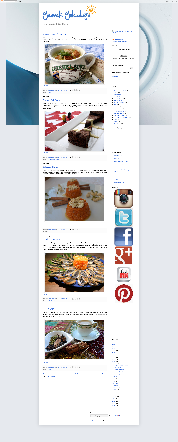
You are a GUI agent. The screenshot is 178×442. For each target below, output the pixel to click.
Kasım (115, 376)
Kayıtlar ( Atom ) (51, 376)
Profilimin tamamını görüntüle (119, 41)
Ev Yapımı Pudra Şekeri (119, 155)
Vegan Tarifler (117, 123)
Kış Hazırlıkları (117, 110)
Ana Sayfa (75, 374)
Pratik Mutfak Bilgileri (119, 113)
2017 (113, 357)
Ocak (114, 398)
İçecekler (49, 369)
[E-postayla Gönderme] (70, 90)
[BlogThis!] (75, 90)
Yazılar (115, 127)
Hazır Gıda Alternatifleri (119, 102)
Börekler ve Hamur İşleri (120, 91)
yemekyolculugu (118, 39)
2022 (113, 346)
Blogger (94, 420)
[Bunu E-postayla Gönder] (73, 90)
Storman (77, 420)
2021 (113, 348)
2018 (113, 355)
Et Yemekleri (117, 96)
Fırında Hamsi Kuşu (51, 239)
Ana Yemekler (50, 300)
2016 (113, 359)
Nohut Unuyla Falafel (119, 180)
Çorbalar (49, 92)
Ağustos (115, 383)
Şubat (115, 396)
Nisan (115, 392)
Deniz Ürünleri (57, 300)
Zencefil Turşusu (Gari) (119, 164)
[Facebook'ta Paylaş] (79, 90)
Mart (114, 394)
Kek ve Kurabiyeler (51, 159)
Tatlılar (57, 159)
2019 (113, 353)
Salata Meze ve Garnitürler (120, 117)
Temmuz (115, 385)
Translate (121, 416)
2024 (113, 342)
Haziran (115, 387)
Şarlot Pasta (117, 167)
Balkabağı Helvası (51, 167)
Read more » (46, 85)
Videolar (116, 125)
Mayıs (115, 389)
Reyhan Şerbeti (117, 158)
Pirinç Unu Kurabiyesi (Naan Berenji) (123, 174)
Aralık (115, 363)
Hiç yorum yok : (64, 90)
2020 (113, 350)
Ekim (114, 379)
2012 (113, 405)
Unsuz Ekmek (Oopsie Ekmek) (121, 161)
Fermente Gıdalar (118, 98)
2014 (113, 401)
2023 (113, 344)
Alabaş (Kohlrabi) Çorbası (54, 34)
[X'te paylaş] (77, 90)
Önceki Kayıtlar (102, 374)
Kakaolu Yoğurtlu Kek (119, 182)
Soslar (115, 119)
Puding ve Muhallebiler (120, 115)
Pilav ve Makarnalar (119, 111)
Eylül (114, 381)
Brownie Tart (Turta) (51, 100)
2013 (113, 403)
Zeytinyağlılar (117, 128)
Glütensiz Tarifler (118, 100)
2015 (113, 361)
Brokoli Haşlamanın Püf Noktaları (122, 177)
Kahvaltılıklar (117, 106)
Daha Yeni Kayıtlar (47, 374)
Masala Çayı (48, 308)
